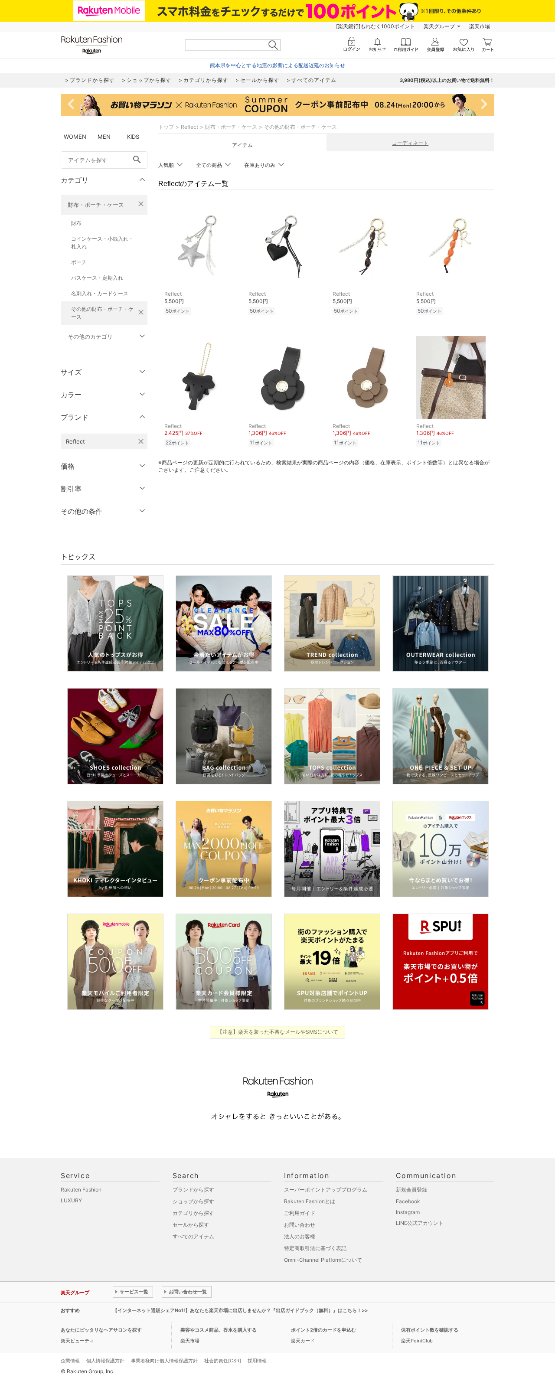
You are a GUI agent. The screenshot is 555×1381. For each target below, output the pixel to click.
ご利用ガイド (299, 1213)
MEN (104, 136)
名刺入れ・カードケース (99, 293)
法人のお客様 (299, 1236)
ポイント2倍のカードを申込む (323, 1330)
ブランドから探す (193, 1189)
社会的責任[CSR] (222, 1361)
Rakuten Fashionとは (309, 1201)
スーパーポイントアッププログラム (325, 1189)
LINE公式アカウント (420, 1223)
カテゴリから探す (193, 1213)
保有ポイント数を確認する (429, 1330)
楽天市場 (479, 26)
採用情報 (257, 1361)
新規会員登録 (411, 1189)
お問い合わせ (299, 1224)
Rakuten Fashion (81, 1189)
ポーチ (79, 262)
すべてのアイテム (193, 1236)
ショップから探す (193, 1201)
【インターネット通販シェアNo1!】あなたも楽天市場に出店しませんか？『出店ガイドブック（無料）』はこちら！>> (240, 1310)
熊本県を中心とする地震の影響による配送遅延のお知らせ (277, 65)
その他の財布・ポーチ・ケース (102, 313)
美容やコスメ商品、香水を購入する (218, 1330)
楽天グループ (439, 26)
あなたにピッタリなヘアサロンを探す (101, 1330)
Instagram (408, 1212)
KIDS (133, 136)
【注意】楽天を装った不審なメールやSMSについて (277, 1031)
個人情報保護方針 (105, 1361)
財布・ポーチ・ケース (96, 204)
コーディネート (410, 143)
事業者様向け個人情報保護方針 (164, 1361)
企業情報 (70, 1361)
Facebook (408, 1201)
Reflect (189, 127)
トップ (166, 127)
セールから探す (191, 1224)
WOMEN (75, 136)
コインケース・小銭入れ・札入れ (102, 242)
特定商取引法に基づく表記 (315, 1248)
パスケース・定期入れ (97, 277)
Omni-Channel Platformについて (323, 1260)
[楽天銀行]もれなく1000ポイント (375, 26)
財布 (76, 223)
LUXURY (71, 1200)
